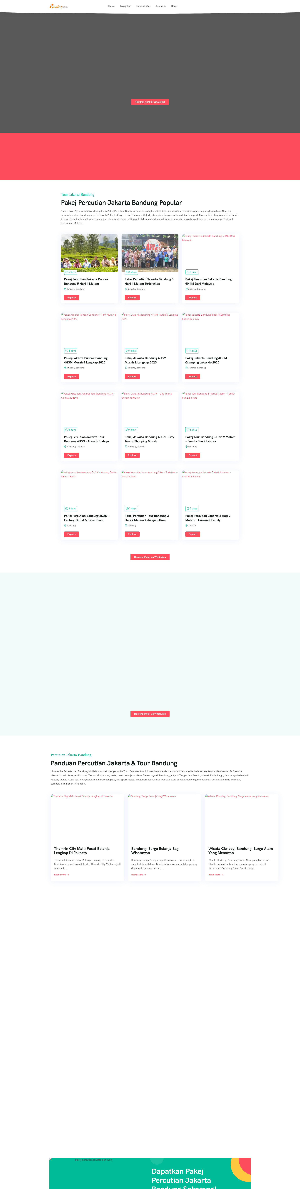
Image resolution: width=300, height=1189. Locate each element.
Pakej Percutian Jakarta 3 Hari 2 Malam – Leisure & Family (207, 518)
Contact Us (142, 6)
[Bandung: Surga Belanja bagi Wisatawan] (164, 816)
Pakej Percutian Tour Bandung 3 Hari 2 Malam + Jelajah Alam (147, 518)
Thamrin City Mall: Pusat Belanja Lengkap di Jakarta (82, 850)
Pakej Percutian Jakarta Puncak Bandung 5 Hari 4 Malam (86, 281)
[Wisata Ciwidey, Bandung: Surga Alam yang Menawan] (242, 816)
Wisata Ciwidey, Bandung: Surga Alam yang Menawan (240, 850)
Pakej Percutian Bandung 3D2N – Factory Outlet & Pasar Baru (86, 518)
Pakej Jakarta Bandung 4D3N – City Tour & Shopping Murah (149, 439)
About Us (161, 6)
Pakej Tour (125, 6)
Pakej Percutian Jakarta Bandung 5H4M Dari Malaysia (208, 281)
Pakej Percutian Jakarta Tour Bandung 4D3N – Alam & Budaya (86, 439)
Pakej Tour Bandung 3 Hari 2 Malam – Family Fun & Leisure (210, 439)
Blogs (174, 6)
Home (111, 6)
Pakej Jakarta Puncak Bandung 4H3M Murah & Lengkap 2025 (86, 360)
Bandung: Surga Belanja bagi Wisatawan (155, 850)
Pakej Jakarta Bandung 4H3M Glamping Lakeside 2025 (206, 360)
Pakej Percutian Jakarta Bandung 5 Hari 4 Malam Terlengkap (149, 281)
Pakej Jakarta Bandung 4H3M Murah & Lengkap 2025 (145, 360)
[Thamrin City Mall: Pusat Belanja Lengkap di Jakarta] (87, 816)
